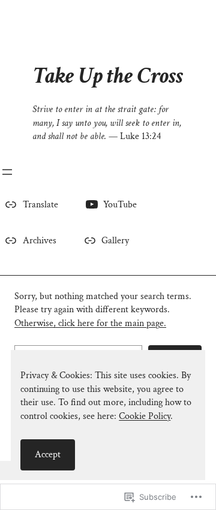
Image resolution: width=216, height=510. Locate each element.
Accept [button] (48, 454)
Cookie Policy (144, 416)
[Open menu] (7, 172)
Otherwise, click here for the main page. (90, 323)
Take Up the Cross (108, 75)
